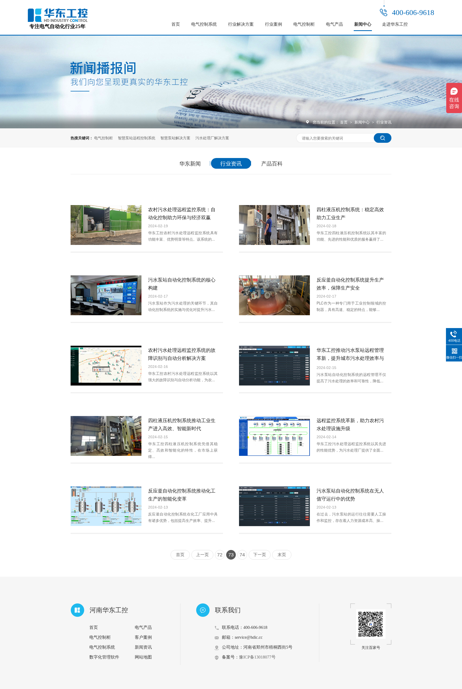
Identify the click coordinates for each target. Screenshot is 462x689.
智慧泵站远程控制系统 (136, 137)
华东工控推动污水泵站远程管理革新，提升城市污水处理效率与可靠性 (350, 357)
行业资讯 (383, 122)
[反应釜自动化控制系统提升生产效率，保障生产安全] (274, 295)
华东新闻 (190, 163)
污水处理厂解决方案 (212, 137)
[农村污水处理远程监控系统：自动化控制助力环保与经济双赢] (106, 225)
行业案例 (273, 24)
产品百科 (272, 163)
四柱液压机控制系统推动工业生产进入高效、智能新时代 (181, 424)
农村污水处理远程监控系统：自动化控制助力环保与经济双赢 (181, 213)
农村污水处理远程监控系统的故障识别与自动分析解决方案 (181, 353)
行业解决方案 (241, 24)
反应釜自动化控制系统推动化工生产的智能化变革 (181, 494)
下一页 (259, 554)
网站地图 (143, 657)
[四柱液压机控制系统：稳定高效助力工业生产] (274, 225)
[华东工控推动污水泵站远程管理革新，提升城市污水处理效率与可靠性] (274, 366)
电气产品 (334, 24)
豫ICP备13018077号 (257, 657)
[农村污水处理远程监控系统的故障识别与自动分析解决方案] (106, 366)
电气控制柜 (304, 24)
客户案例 (143, 637)
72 (219, 554)
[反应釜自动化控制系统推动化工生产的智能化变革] (106, 506)
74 (242, 554)
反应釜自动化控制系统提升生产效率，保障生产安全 (350, 283)
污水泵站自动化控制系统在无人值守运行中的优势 (350, 494)
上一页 (202, 554)
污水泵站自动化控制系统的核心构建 (181, 283)
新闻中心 (362, 24)
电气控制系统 (204, 24)
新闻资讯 (143, 647)
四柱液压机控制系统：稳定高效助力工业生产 (350, 213)
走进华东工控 (395, 24)
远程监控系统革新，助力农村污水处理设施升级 (350, 424)
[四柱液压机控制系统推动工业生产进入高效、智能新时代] (106, 436)
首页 (175, 24)
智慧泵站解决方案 (175, 137)
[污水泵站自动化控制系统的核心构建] (106, 295)
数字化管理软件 (104, 657)
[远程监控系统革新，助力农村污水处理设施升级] (274, 436)
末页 (282, 554)
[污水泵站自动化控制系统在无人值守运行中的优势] (274, 506)
